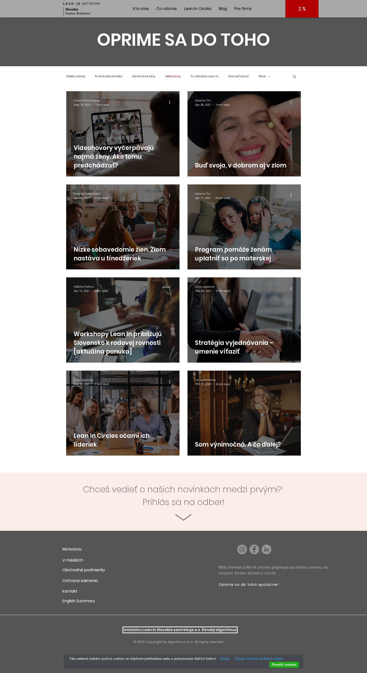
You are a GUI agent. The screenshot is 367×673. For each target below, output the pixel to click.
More (262, 76)
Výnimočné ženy (143, 76)
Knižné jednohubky (108, 76)
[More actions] (171, 102)
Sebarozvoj (173, 76)
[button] (294, 76)
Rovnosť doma (238, 76)
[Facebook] (254, 549)
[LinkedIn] (266, 549)
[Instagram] (242, 549)
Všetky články (75, 76)
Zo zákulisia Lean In (204, 76)
